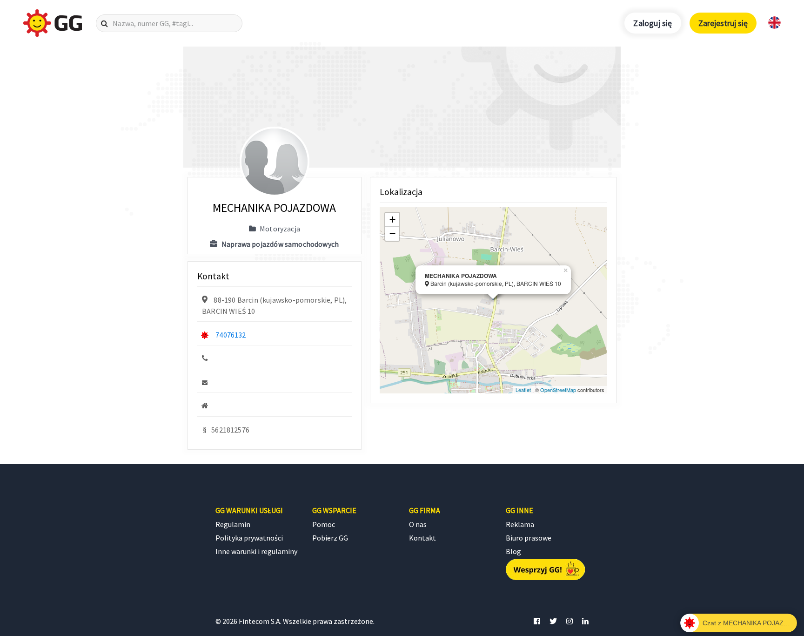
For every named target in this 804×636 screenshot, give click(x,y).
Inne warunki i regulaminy (256, 551)
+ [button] (392, 219)
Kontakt (422, 537)
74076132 (230, 334)
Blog (513, 551)
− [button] (392, 233)
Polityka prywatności (249, 537)
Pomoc (323, 524)
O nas (418, 524)
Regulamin (232, 524)
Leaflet (523, 389)
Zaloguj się (652, 23)
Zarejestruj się (723, 23)
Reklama (520, 524)
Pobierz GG (330, 537)
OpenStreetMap (558, 389)
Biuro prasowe (528, 537)
